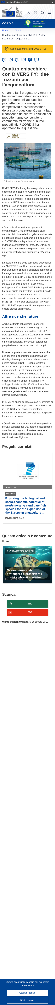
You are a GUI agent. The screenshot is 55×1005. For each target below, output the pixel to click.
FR (23, 59)
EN (11, 59)
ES (17, 59)
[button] (35, 12)
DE (4, 59)
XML (29, 604)
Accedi (28, 12)
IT (30, 59)
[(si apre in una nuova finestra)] (12, 11)
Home (5, 30)
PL (36, 59)
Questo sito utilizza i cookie (20, 982)
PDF (29, 612)
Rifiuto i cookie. (27, 1000)
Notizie (18, 30)
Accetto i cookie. (27, 993)
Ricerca (42, 12)
